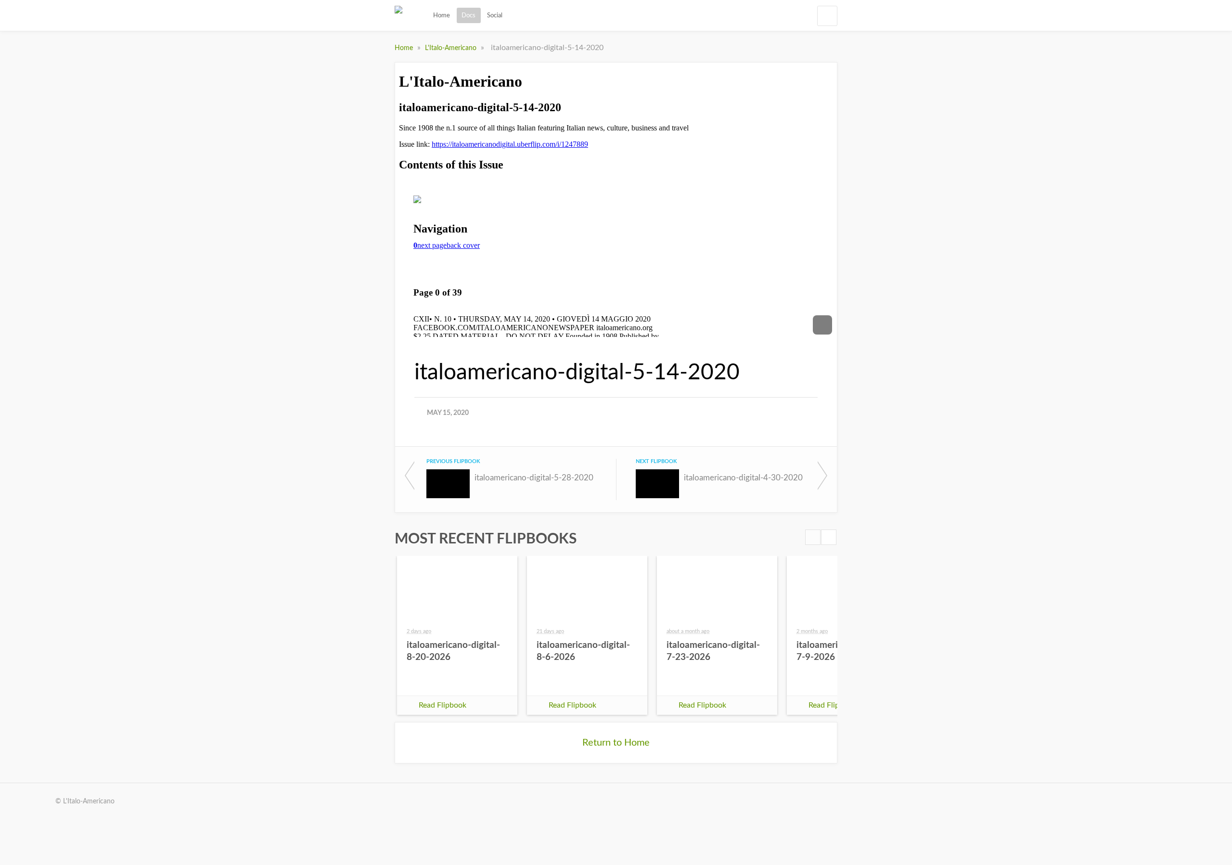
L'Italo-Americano (451, 48)
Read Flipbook (442, 705)
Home (441, 15)
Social (494, 15)
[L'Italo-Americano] (398, 15)
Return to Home (616, 743)
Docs (468, 15)
